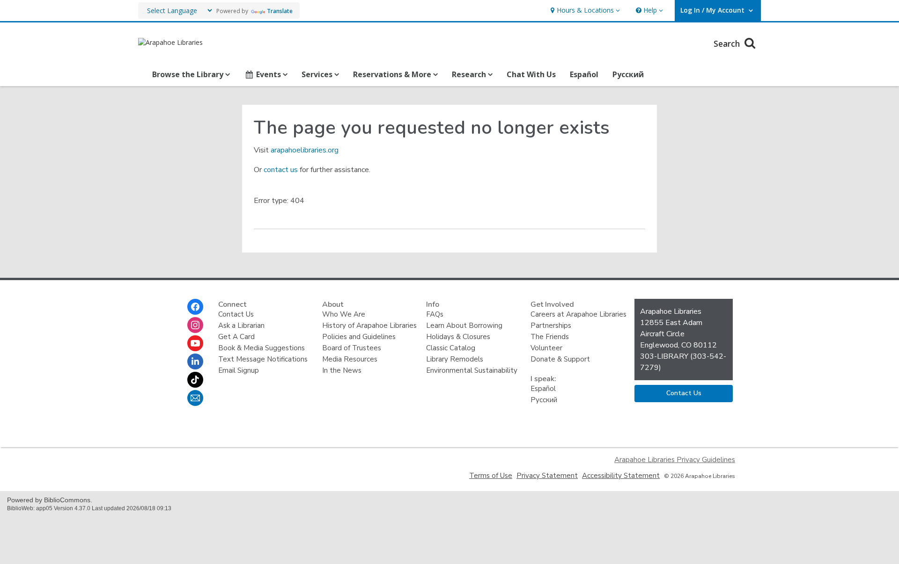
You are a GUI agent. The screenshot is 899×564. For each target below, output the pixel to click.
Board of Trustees (351, 348)
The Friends (550, 336)
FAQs (434, 314)
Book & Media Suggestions (261, 348)
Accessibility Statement (621, 475)
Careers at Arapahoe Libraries (578, 314)
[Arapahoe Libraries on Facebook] (195, 307)
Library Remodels (454, 359)
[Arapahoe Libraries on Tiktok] (195, 380)
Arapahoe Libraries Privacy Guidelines (674, 459)
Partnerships (551, 325)
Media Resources (349, 359)
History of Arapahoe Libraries (369, 325)
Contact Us (236, 314)
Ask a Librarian (241, 325)
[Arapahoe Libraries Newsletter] (195, 398)
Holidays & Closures (458, 336)
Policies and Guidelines (359, 336)
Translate (280, 11)
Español (584, 74)
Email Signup (238, 370)
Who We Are (343, 314)
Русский (628, 74)
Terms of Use (490, 475)
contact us (281, 170)
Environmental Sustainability (471, 370)
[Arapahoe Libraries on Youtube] (195, 343)
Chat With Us (531, 74)
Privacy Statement (547, 475)
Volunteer (546, 348)
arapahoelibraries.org (305, 150)
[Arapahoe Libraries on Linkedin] (195, 361)
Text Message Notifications (263, 359)
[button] (584, 10)
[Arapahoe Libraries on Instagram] (195, 325)
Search (728, 43)
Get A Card (236, 336)
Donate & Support (560, 359)
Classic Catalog (450, 348)
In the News (341, 370)
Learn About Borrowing (464, 325)
